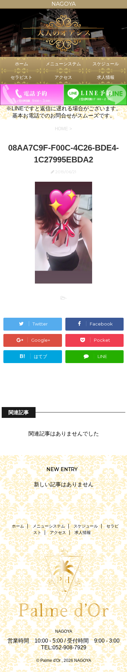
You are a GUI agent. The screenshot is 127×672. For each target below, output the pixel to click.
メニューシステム (63, 63)
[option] (63, 33)
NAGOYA (63, 631)
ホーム (21, 63)
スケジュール (105, 63)
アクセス (63, 77)
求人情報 (105, 77)
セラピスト (21, 77)
